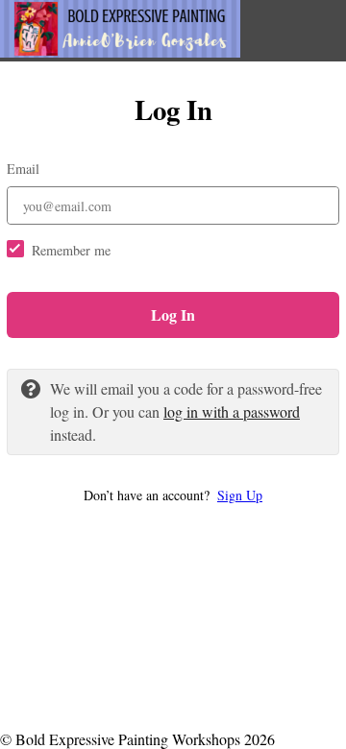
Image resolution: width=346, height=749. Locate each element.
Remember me (71, 250)
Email (23, 168)
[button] (173, 495)
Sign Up (239, 495)
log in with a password (231, 411)
